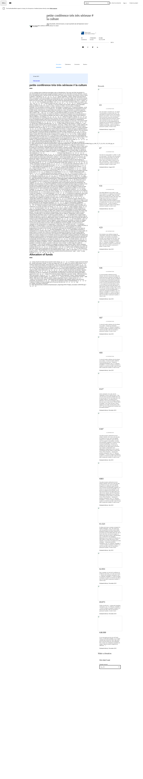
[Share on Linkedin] (97, 47)
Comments (77, 64)
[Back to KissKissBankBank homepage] (9, 3)
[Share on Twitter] (93, 47)
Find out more (36, 80)
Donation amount (103, 664)
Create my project (134, 3)
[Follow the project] (83, 47)
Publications (68, 64)
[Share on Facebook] (88, 47)
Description (58, 64)
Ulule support (53, 8)
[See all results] (108, 3)
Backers (85, 64)
